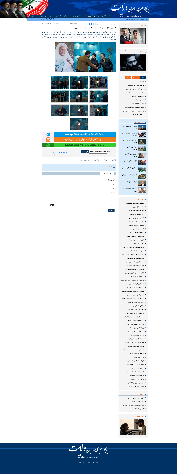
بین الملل (96, 16)
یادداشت (83, 16)
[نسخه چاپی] (91, 24)
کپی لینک (85, 151)
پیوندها (30, 1)
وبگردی (65, 16)
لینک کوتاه (110, 152)
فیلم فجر (98, 160)
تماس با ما (34, 1)
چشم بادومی (87, 160)
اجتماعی (52, 16)
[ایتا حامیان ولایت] (79, 140)
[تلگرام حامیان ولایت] (79, 134)
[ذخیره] (89, 24)
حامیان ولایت (81, 160)
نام (114, 184)
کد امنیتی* (112, 205)
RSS (80, 462)
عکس (36, 16)
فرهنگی (47, 16)
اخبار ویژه (90, 16)
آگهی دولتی (76, 16)
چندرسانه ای (128, 78)
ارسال (111, 210)
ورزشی (41, 16)
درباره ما (39, 1)
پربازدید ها (143, 78)
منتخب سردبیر (135, 78)
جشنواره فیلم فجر (105, 160)
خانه (109, 16)
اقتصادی (58, 16)
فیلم (32, 16)
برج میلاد (93, 160)
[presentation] (121, 24)
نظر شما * (112, 192)
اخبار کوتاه (103, 16)
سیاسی (70, 16)
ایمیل (113, 188)
